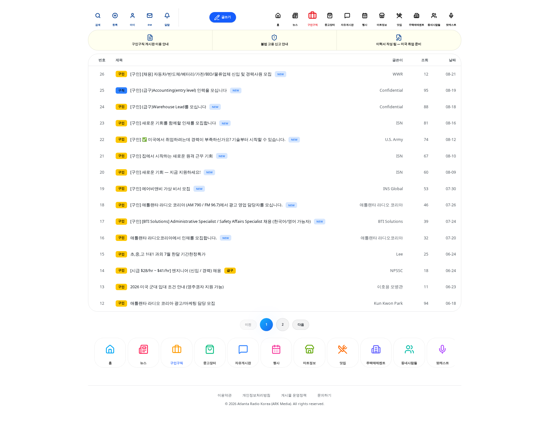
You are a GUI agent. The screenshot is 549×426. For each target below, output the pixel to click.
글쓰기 (226, 17)
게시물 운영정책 (294, 395)
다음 (301, 325)
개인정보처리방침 (256, 395)
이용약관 (225, 395)
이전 (248, 325)
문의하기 (324, 395)
